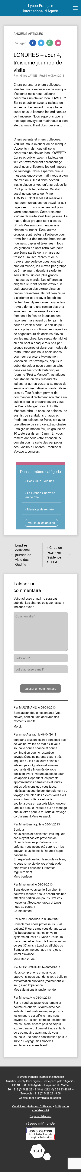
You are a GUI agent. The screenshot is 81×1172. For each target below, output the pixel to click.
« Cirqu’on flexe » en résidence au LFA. (54, 554)
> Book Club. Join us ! (39, 481)
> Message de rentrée (39, 509)
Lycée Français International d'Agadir (40, 8)
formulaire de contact (49, 1098)
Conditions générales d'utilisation (32, 1106)
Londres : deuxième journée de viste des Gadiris (23, 555)
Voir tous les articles (41, 523)
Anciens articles (28, 33)
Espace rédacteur (40, 1116)
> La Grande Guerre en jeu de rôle (40, 495)
